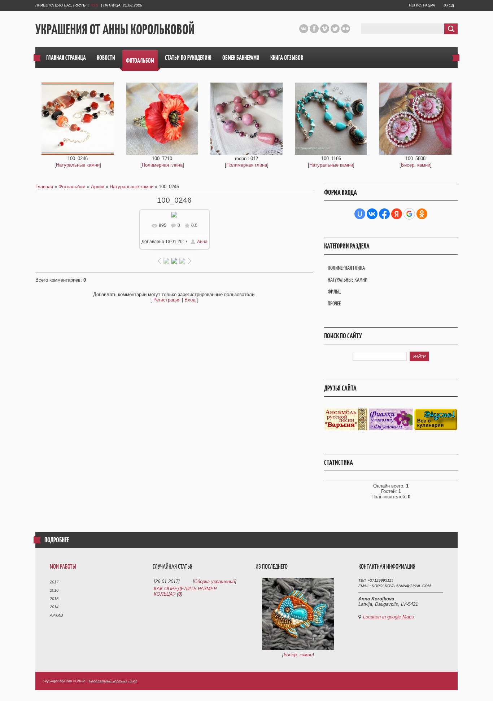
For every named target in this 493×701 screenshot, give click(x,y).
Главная (44, 186)
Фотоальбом (72, 186)
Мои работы (63, 566)
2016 (54, 590)
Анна (202, 241)
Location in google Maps (388, 617)
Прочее (334, 303)
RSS (94, 5)
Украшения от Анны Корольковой (115, 29)
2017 (54, 582)
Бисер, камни (415, 165)
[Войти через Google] (409, 214)
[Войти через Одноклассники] (421, 213)
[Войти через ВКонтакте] (372, 213)
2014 (54, 607)
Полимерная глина (162, 165)
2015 (54, 598)
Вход (449, 5)
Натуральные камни (78, 165)
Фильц (334, 291)
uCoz (132, 681)
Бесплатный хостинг (108, 681)
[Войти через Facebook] (384, 213)
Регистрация (422, 5)
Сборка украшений (214, 581)
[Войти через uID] (359, 213)
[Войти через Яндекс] (396, 213)
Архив (97, 186)
